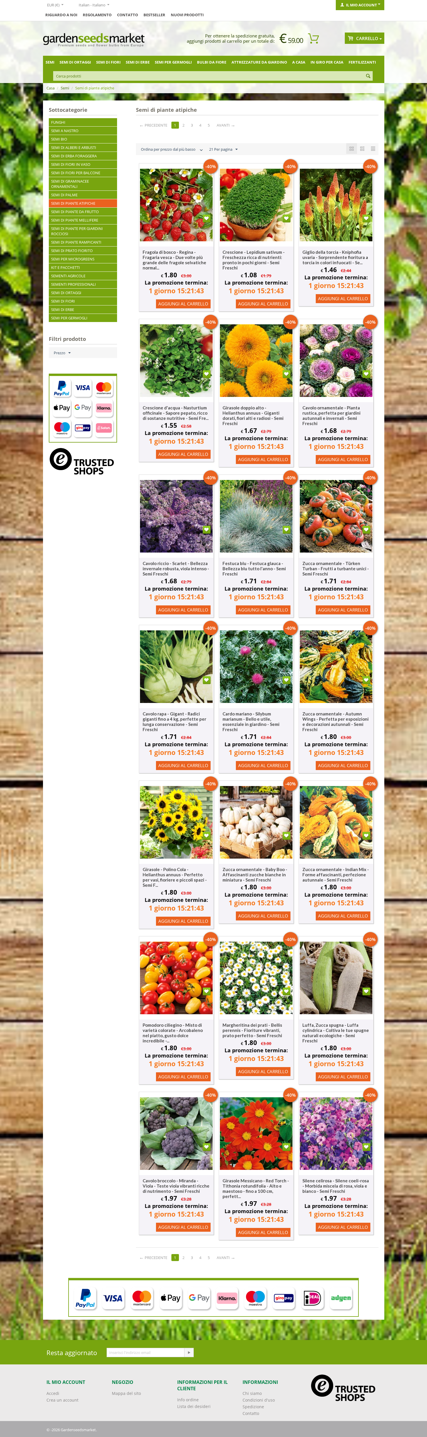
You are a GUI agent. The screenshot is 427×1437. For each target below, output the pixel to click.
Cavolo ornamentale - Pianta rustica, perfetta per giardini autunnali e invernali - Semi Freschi (331, 415)
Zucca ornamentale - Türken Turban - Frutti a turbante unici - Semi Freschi (335, 568)
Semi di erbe (138, 62)
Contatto (127, 14)
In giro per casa (327, 62)
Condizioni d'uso (259, 1400)
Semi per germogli (173, 62)
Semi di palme (64, 194)
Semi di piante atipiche (73, 203)
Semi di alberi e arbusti (73, 147)
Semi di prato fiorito (72, 250)
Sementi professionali (73, 284)
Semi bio (59, 139)
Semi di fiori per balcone (75, 172)
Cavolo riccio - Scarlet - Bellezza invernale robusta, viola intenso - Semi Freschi (176, 568)
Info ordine (188, 1399)
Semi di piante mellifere (74, 220)
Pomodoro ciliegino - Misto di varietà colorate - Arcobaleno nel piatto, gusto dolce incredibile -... (173, 1032)
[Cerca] (368, 76)
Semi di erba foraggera (74, 156)
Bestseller (154, 14)
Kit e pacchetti (65, 267)
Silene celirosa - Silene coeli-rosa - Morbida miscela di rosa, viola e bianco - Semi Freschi (335, 1186)
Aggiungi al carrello (183, 304)
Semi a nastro (64, 130)
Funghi (58, 122)
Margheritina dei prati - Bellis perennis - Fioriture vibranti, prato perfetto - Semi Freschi (252, 1030)
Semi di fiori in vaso (70, 164)
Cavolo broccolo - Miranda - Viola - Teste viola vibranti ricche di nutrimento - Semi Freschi (176, 1186)
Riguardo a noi (61, 14)
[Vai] (188, 1352)
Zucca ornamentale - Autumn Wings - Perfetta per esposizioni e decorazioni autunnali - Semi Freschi (335, 721)
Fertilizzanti (362, 62)
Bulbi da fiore (211, 62)
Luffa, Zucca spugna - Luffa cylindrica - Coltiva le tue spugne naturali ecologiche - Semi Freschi (335, 1032)
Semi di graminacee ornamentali (70, 184)
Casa (50, 88)
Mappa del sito (126, 1393)
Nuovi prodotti (187, 14)
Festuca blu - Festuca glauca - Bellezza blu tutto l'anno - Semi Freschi (254, 568)
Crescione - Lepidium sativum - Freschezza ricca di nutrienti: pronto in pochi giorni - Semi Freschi (254, 259)
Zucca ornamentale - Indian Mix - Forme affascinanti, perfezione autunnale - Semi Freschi (335, 874)
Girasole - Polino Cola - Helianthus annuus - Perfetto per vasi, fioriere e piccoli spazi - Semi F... (175, 877)
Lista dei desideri (194, 1406)
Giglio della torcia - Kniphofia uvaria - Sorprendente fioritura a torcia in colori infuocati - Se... (335, 257)
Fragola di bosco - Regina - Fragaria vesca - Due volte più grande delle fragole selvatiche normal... (174, 259)
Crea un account (62, 1400)
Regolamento (97, 14)
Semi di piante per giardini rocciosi (77, 231)
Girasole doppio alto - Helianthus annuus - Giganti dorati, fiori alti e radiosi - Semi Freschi (253, 415)
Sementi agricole (68, 275)
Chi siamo (252, 1393)
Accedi (52, 1393)
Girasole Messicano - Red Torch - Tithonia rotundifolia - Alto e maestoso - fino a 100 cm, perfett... (256, 1188)
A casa (298, 62)
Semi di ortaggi (75, 62)
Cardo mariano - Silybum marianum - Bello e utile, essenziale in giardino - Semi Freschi (251, 721)
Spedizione (253, 1406)
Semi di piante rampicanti (76, 242)
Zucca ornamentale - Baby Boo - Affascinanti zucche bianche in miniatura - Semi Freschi (255, 874)
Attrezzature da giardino (259, 62)
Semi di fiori (108, 62)
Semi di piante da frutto (75, 211)
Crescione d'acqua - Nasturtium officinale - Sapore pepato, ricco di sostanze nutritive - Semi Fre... (176, 413)
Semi (50, 62)
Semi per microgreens (72, 259)
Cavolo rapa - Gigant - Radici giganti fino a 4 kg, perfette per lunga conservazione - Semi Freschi (174, 721)
